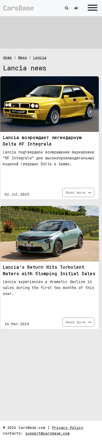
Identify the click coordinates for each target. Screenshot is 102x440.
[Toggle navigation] (91, 8)
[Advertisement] (51, 32)
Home (7, 57)
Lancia (40, 57)
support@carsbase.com (47, 433)
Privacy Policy (67, 427)
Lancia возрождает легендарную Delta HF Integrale (42, 141)
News (22, 57)
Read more (77, 192)
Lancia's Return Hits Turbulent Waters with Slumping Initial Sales (49, 270)
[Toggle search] (66, 8)
